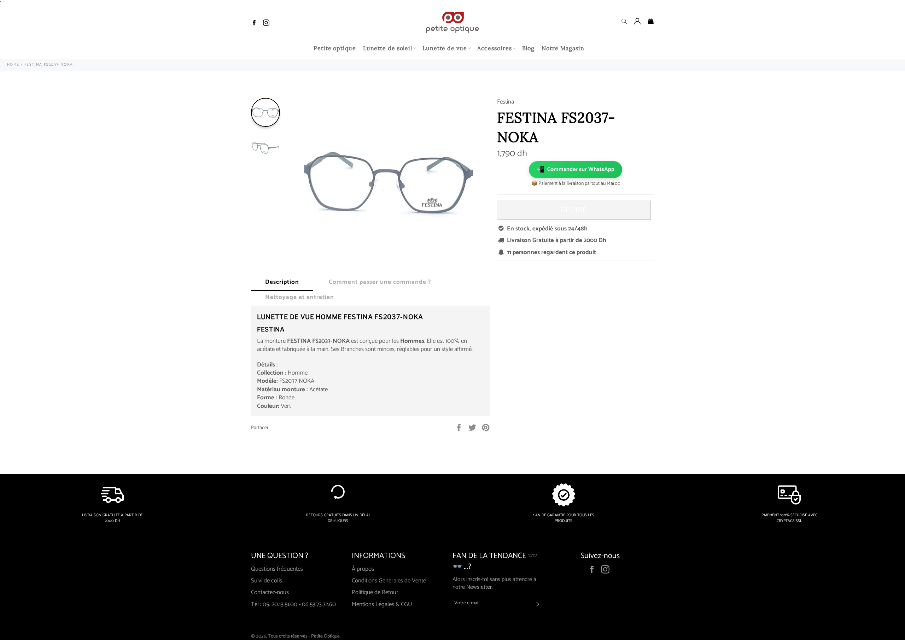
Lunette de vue (444, 48)
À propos (363, 569)
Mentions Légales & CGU (382, 604)
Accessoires (494, 48)
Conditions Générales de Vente (389, 581)
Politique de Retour (375, 592)
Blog (528, 48)
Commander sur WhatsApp (575, 169)
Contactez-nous (270, 592)
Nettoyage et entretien (299, 297)
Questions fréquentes (277, 569)
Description (282, 282)
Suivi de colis (266, 581)
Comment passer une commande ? (380, 282)
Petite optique (335, 48)
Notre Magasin (563, 48)
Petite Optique (325, 636)
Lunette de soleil (387, 48)
